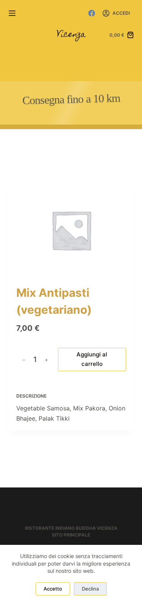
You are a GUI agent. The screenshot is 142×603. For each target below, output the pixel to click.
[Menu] (12, 13)
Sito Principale (71, 535)
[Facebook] (91, 13)
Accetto (53, 589)
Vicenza (71, 35)
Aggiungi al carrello (91, 359)
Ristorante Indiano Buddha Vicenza (71, 528)
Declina (90, 589)
